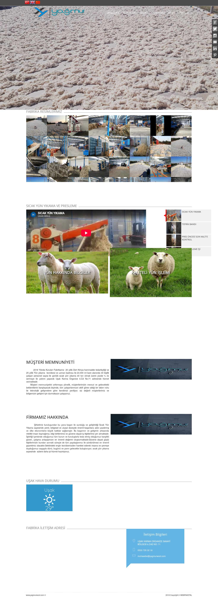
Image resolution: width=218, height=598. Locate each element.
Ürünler (145, 12)
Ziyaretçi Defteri (164, 12)
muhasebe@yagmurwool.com (152, 556)
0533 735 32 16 (145, 550)
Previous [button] (7, 58)
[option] (109, 58)
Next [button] (210, 58)
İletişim (184, 12)
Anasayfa (113, 12)
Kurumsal (129, 12)
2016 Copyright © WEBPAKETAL (179, 595)
